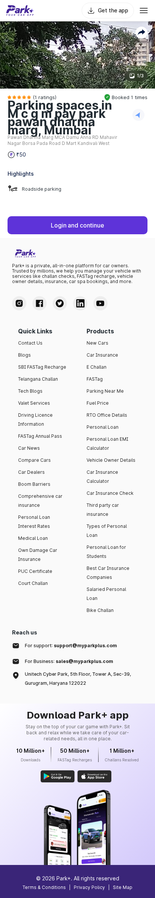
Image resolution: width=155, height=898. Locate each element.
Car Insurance (102, 355)
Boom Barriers (34, 484)
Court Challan (33, 583)
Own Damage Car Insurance (37, 554)
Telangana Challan (38, 379)
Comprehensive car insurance (40, 500)
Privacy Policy (89, 887)
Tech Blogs (30, 391)
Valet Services (34, 403)
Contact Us (30, 343)
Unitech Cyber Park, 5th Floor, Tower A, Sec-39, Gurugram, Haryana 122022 (78, 678)
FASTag (95, 379)
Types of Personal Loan (107, 530)
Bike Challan (100, 610)
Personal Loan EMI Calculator (107, 443)
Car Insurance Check (110, 493)
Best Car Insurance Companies (108, 572)
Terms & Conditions (44, 887)
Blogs (24, 355)
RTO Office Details (107, 415)
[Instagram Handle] (19, 303)
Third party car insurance (103, 509)
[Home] (20, 10)
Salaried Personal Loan (106, 593)
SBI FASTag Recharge (42, 367)
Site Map (122, 887)
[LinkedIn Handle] (80, 303)
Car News (29, 448)
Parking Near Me (105, 391)
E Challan (96, 367)
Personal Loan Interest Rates (34, 521)
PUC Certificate (35, 571)
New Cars (97, 343)
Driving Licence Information (35, 419)
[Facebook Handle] (39, 303)
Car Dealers (31, 472)
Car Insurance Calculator (102, 476)
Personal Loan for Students (106, 551)
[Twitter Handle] (60, 303)
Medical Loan (33, 538)
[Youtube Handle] (100, 303)
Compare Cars (34, 460)
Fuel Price (98, 403)
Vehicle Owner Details (111, 460)
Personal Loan (103, 427)
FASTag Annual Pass (40, 436)
